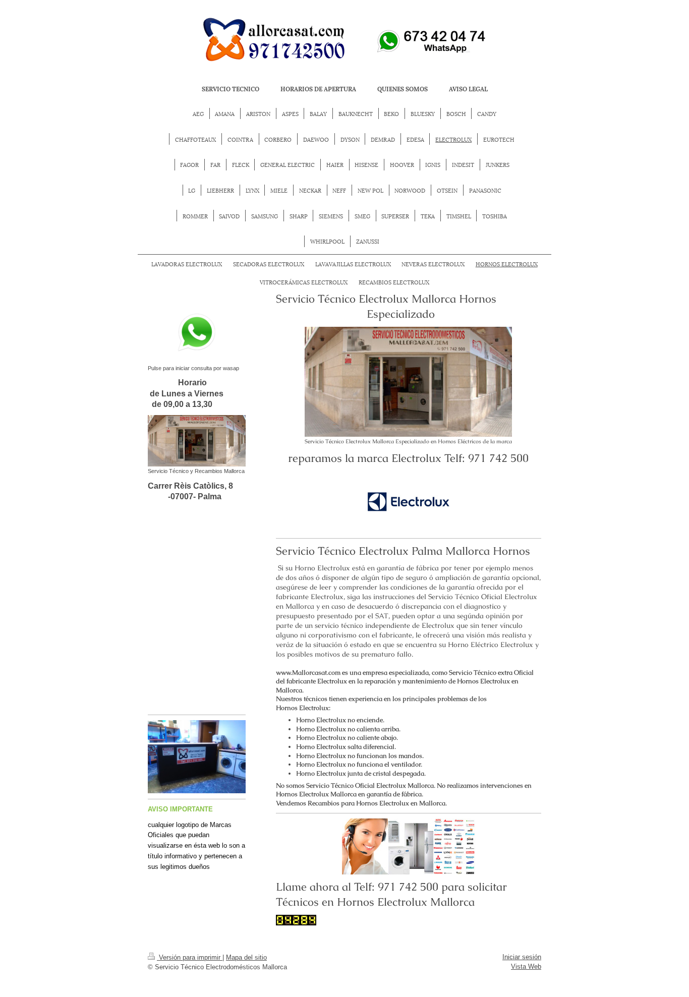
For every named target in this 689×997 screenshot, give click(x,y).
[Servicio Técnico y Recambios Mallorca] (197, 440)
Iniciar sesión (521, 957)
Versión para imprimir (189, 957)
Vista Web (526, 966)
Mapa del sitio (246, 957)
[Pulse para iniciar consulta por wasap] (197, 333)
